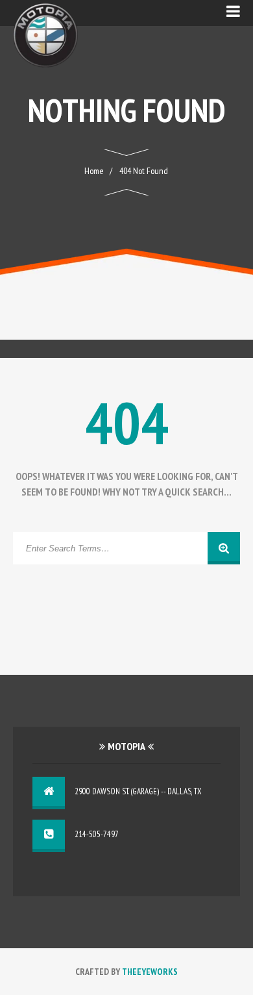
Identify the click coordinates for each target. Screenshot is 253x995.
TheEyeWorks (150, 971)
